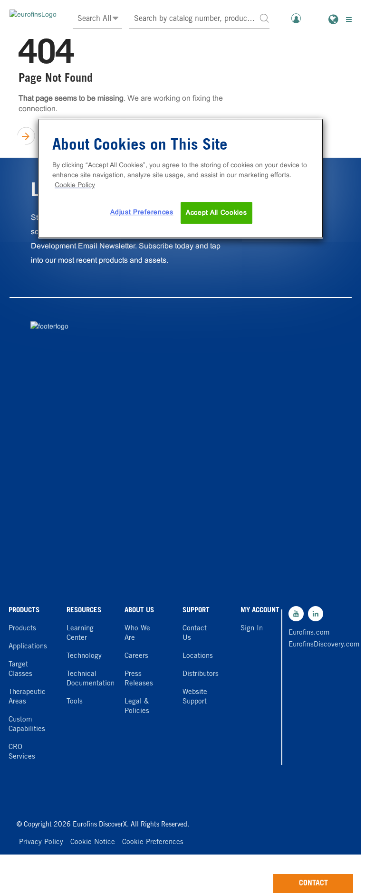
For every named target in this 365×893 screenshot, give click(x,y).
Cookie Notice (92, 842)
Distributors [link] (200, 674)
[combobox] (199, 19)
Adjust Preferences (141, 212)
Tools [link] (75, 701)
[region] (180, 178)
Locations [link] (197, 656)
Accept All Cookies (216, 212)
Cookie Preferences (152, 842)
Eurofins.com (309, 632)
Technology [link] (84, 656)
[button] (264, 18)
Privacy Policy (41, 842)
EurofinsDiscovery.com (309, 644)
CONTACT (313, 883)
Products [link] (22, 628)
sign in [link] (251, 628)
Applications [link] (28, 646)
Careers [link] (136, 656)
